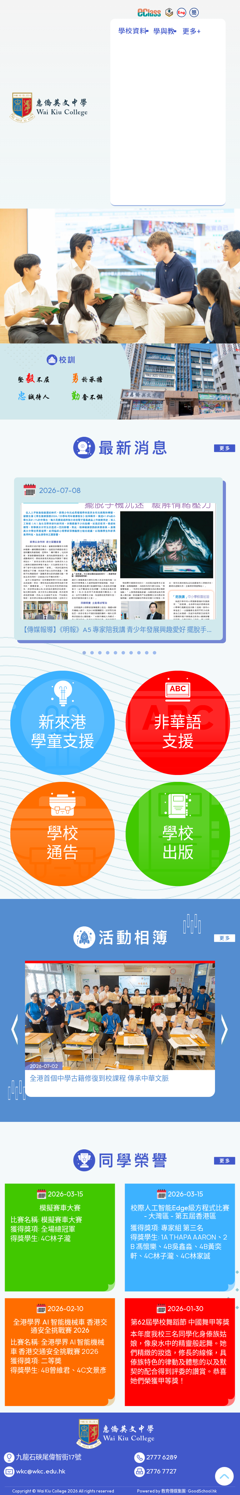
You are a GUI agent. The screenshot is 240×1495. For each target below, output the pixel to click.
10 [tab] (154, 654)
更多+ (191, 31)
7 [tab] (131, 654)
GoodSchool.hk (202, 1490)
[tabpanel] (120, 560)
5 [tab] (115, 654)
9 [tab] (146, 654)
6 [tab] (123, 654)
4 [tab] (107, 654)
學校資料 (132, 30)
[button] (15, 1030)
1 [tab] (84, 654)
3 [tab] (100, 654)
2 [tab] (92, 654)
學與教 (164, 31)
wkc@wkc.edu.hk (40, 1471)
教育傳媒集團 (173, 1490)
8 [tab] (139, 654)
